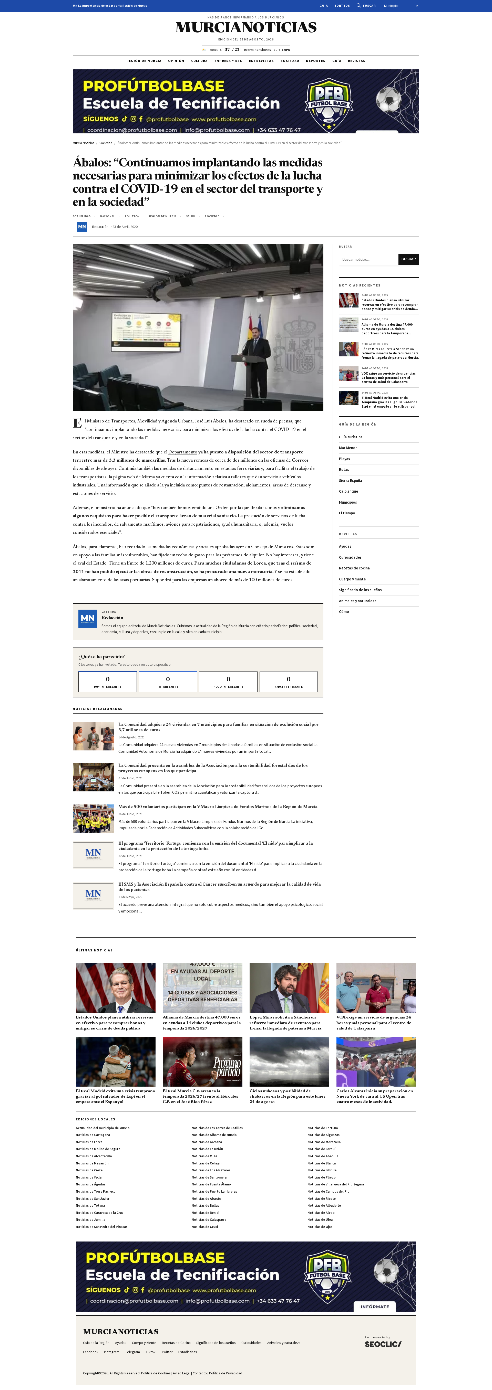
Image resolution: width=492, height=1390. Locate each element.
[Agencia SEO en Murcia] (383, 1341)
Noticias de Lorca (89, 1142)
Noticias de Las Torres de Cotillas (217, 1128)
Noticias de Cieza (89, 1170)
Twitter (167, 1352)
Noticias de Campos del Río (329, 1191)
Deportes (315, 61)
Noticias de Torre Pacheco (96, 1191)
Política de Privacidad (225, 1373)
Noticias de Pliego (322, 1177)
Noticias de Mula (204, 1156)
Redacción (100, 226)
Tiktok (151, 1352)
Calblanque (348, 491)
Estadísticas (187, 1352)
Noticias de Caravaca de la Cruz (100, 1213)
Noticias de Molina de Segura (98, 1149)
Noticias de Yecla (88, 1177)
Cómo (344, 611)
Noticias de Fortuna (323, 1128)
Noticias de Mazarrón (92, 1163)
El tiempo (347, 513)
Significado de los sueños (360, 590)
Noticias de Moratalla (324, 1142)
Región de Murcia (144, 61)
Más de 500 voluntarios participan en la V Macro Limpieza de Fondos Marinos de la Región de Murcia (217, 807)
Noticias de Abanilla (323, 1156)
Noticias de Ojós (320, 1227)
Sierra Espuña (350, 480)
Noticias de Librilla (322, 1170)
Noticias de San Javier (92, 1198)
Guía (324, 6)
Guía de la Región (96, 1342)
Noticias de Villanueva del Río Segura (336, 1184)
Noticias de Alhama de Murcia (214, 1135)
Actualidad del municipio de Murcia (102, 1128)
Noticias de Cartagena (93, 1135)
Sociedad (290, 61)
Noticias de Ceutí (205, 1227)
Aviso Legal (181, 1373)
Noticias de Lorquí (321, 1149)
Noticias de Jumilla (90, 1219)
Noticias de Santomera (209, 1177)
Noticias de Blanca (322, 1163)
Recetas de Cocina (176, 1342)
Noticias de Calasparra (209, 1219)
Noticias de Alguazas (324, 1135)
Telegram (132, 1352)
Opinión (176, 61)
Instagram (111, 1352)
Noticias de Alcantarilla (94, 1156)
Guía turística (350, 437)
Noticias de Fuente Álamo (211, 1184)
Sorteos (342, 6)
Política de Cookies (156, 1373)
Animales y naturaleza (357, 601)
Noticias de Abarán (206, 1198)
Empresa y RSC (228, 61)
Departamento (182, 452)
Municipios (348, 502)
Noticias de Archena (207, 1142)
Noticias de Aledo (321, 1213)
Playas (344, 459)
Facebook (90, 1352)
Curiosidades (350, 557)
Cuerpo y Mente (144, 1342)
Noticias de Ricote (322, 1198)
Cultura (199, 61)
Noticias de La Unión (207, 1149)
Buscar (369, 6)
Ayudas (345, 546)
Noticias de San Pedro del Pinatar (101, 1227)
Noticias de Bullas (205, 1205)
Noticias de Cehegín (207, 1163)
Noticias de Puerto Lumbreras (214, 1191)
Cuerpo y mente (352, 579)
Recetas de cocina (354, 568)
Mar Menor (348, 448)
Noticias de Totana (90, 1205)
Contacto (200, 1373)
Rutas (344, 469)
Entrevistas (261, 61)
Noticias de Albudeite (324, 1205)
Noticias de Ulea (320, 1219)
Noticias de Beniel (205, 1213)
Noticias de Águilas (90, 1184)
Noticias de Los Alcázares (211, 1170)
